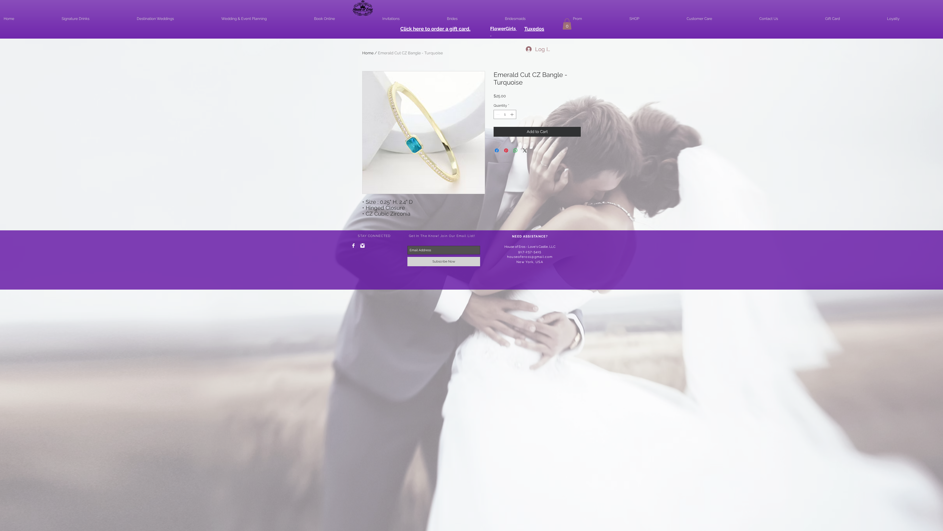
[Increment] (512, 114)
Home (368, 53)
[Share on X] (525, 150)
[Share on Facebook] (497, 150)
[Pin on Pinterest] (506, 150)
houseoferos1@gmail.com (530, 257)
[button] (567, 24)
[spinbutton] (504, 114)
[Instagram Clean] (362, 245)
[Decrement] (497, 114)
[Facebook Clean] (353, 245)
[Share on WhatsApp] (515, 150)
